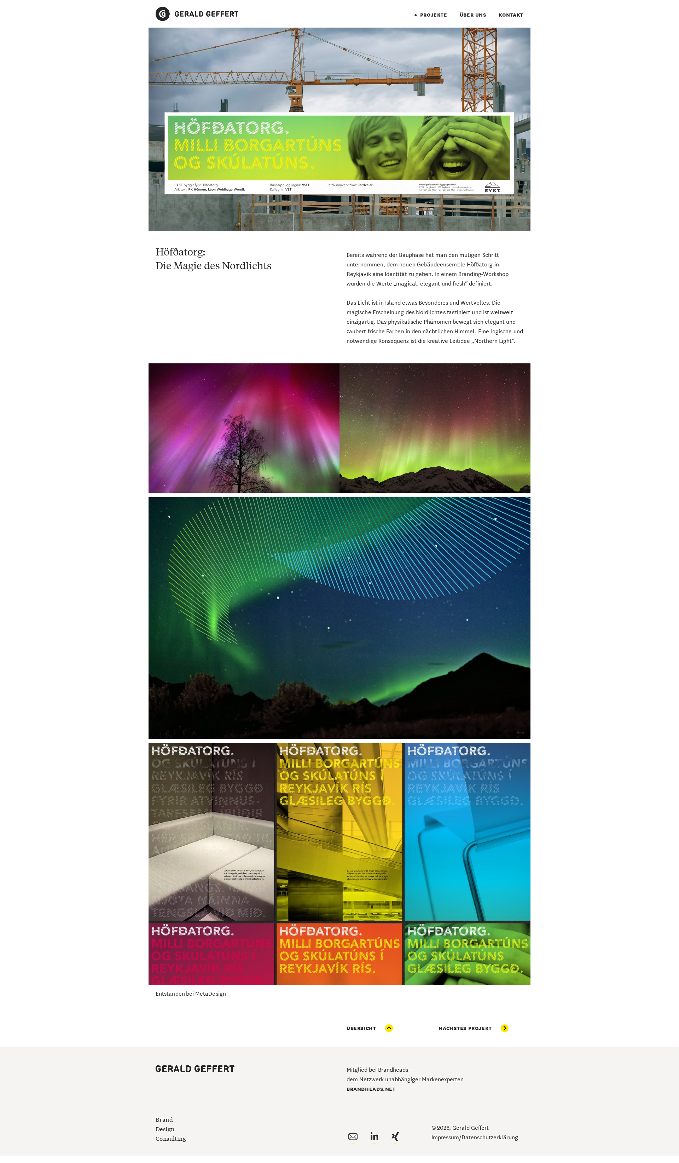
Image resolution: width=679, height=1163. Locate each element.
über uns (473, 14)
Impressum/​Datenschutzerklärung (474, 1136)
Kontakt (511, 14)
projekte (433, 14)
